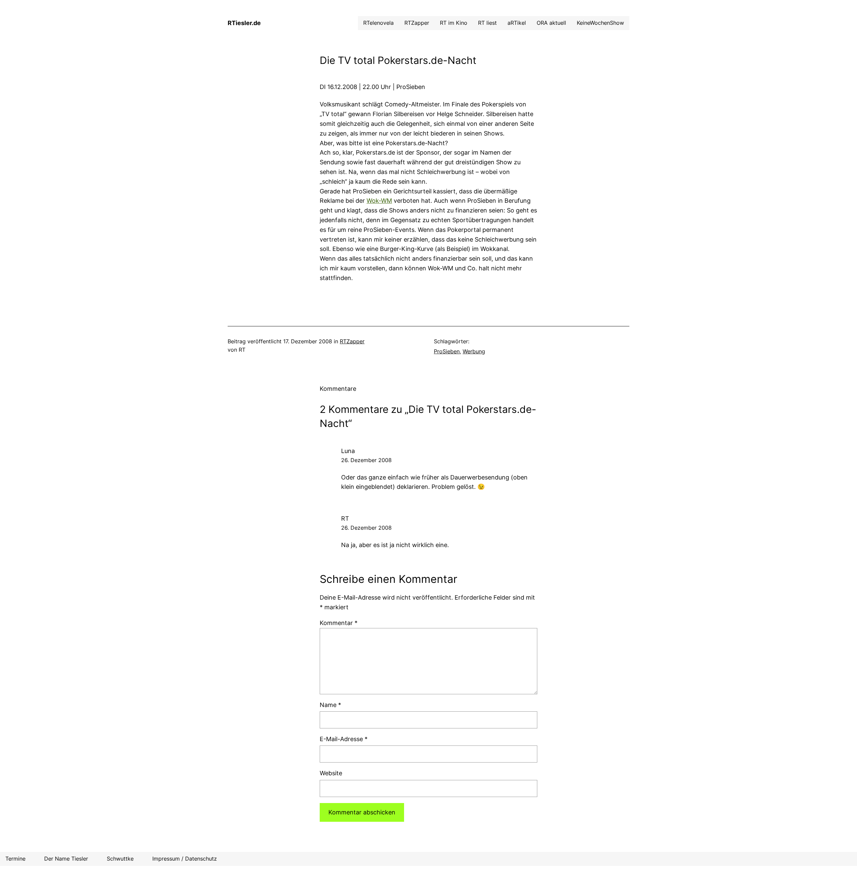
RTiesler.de (244, 22)
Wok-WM (379, 200)
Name (330, 704)
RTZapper (352, 341)
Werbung (474, 351)
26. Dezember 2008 (366, 460)
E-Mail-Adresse (344, 738)
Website (331, 773)
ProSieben (447, 351)
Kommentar (339, 622)
